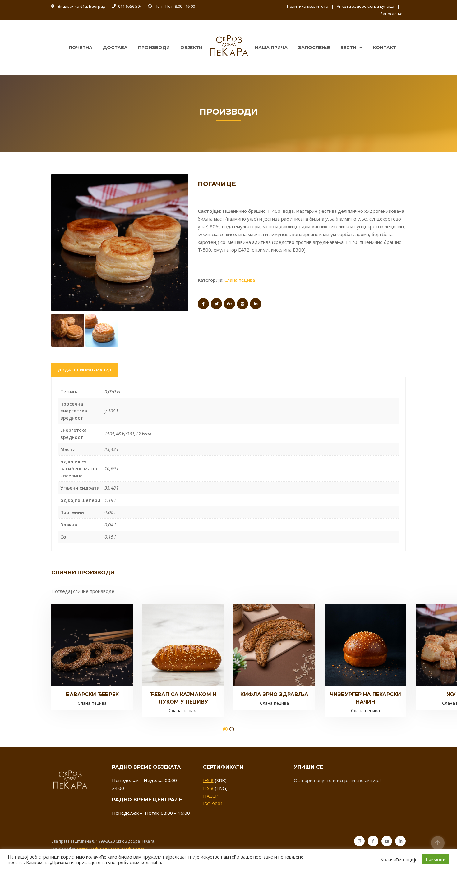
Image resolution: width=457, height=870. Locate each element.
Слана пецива (239, 280)
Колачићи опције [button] (399, 859)
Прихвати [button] (435, 859)
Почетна (80, 47)
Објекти (191, 47)
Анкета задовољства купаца (365, 6)
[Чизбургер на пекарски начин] (355, 646)
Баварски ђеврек (92, 694)
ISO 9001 (213, 803)
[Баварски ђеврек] (81, 645)
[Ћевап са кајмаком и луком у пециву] (173, 646)
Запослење (391, 13)
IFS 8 (208, 780)
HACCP (210, 796)
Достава (115, 47)
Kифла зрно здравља (274, 694)
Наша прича (271, 47)
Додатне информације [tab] (85, 370)
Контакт (384, 47)
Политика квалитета (307, 6)
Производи (154, 47)
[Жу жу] (446, 645)
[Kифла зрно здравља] (264, 645)
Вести (348, 47)
